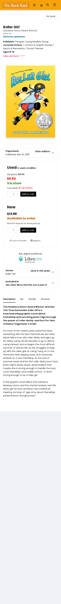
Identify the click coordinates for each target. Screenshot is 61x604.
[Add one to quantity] (17, 194)
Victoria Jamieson (14, 36)
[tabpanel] (30, 355)
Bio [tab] (22, 299)
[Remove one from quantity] (9, 194)
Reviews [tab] (45, 299)
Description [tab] (9, 299)
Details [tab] (32, 299)
